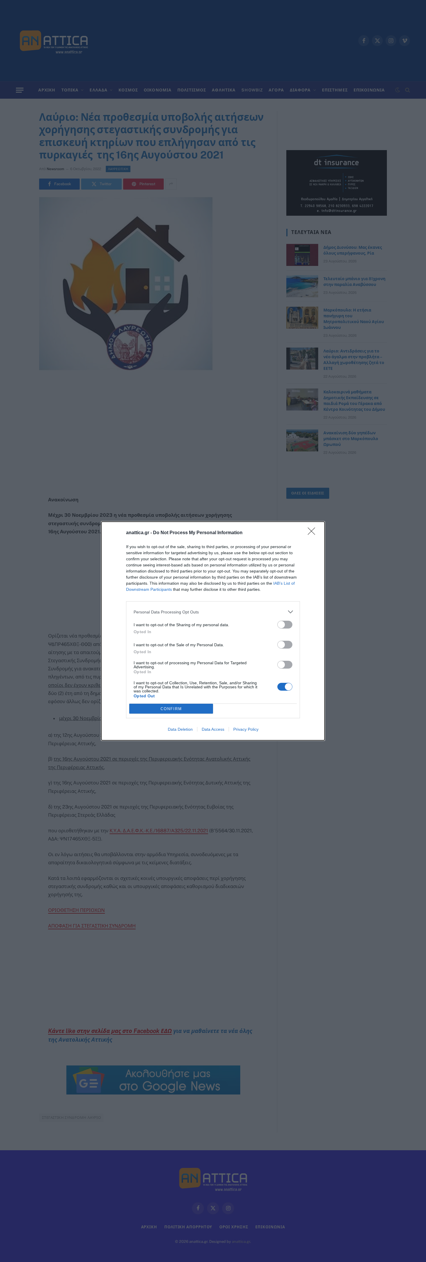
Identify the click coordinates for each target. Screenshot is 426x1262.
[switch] (284, 625)
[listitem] (213, 612)
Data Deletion (180, 729)
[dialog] (213, 631)
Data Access (213, 729)
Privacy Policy (245, 729)
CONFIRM (171, 709)
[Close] (313, 533)
